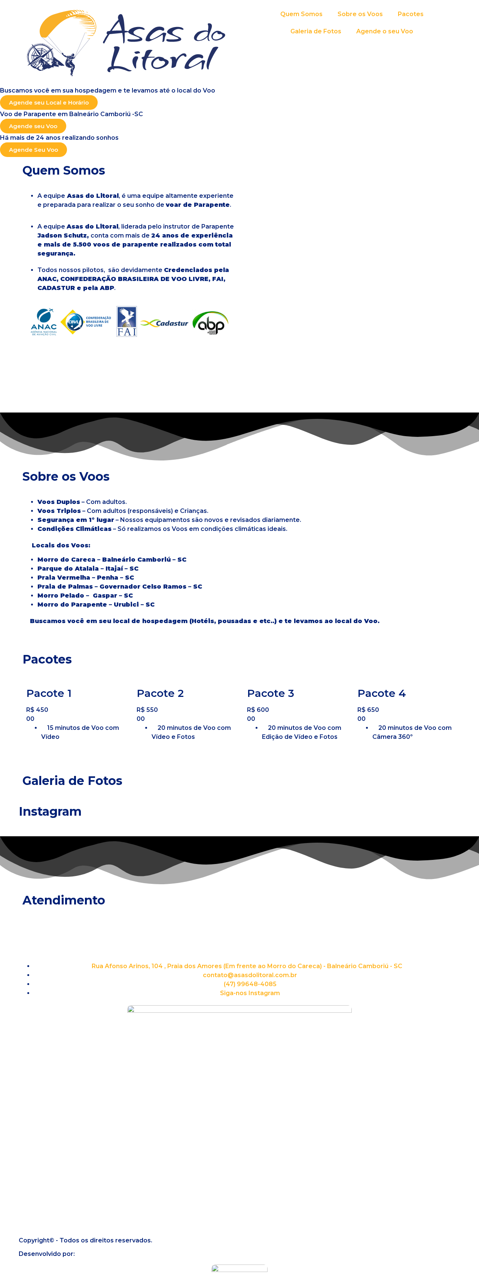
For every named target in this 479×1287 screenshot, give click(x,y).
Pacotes (411, 14)
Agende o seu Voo (384, 31)
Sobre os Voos (360, 14)
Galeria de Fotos (315, 31)
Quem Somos (301, 14)
